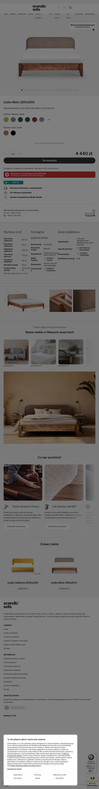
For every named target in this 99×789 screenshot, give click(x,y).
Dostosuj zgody (37, 776)
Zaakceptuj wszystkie (17, 776)
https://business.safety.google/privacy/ (26, 766)
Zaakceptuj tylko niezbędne (59, 776)
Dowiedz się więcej (14, 769)
